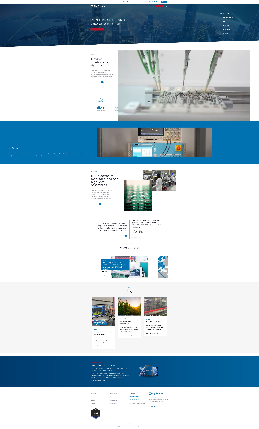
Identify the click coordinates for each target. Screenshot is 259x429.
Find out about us (95, 82)
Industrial (226, 25)
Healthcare (226, 29)
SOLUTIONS (226, 13)
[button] (219, 37)
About (129, 6)
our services (94, 204)
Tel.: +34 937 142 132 (134, 399)
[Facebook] (157, 2)
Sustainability (123, 318)
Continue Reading (101, 345)
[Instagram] (152, 2)
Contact (103, 1)
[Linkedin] (150, 2)
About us (93, 400)
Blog (98, 1)
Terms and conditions (115, 397)
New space (226, 33)
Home (92, 397)
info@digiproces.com (134, 396)
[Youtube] (154, 2)
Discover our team (119, 235)
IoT (224, 21)
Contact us (160, 6)
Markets (142, 6)
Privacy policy (113, 400)
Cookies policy (113, 403)
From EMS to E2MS (153, 322)
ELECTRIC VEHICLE (228, 17)
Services (135, 6)
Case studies (151, 6)
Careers (94, 1)
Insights (95, 329)
